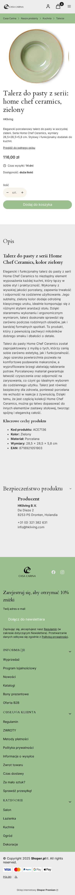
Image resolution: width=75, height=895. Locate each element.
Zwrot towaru (13, 765)
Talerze (60, 18)
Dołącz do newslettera (26, 619)
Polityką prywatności (55, 636)
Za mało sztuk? (14, 782)
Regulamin (50, 629)
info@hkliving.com (31, 527)
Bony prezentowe (16, 694)
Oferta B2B (11, 703)
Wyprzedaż (11, 659)
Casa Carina (9, 18)
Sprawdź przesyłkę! (17, 791)
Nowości (9, 677)
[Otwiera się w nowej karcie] (53, 572)
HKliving (8, 119)
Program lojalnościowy (19, 668)
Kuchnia (47, 18)
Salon (7, 810)
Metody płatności (15, 739)
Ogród (7, 836)
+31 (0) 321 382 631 (32, 522)
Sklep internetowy (36, 889)
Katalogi (9, 685)
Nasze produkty (29, 18)
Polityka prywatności (18, 748)
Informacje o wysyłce (18, 756)
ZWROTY (9, 730)
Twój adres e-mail (14, 608)
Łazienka (9, 818)
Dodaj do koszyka (37, 204)
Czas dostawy (13, 773)
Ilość (6, 185)
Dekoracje (10, 844)
